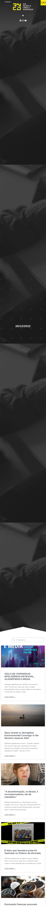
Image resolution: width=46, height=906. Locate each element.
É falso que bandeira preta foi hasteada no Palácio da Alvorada (22, 851)
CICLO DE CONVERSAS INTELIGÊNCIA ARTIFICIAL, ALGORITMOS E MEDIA (19, 676)
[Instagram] (23, 20)
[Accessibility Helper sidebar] (43, 2)
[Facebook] (20, 20)
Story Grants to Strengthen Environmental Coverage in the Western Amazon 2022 (21, 735)
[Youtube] (25, 20)
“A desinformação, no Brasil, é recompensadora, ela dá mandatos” (21, 794)
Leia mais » (10, 697)
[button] (23, 15)
